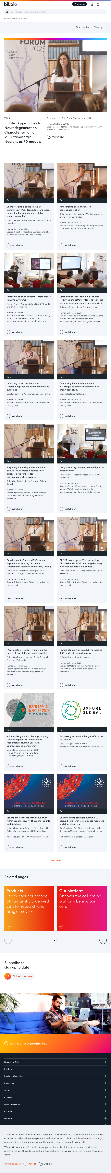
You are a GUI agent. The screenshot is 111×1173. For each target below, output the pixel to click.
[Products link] (29, 908)
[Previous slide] (8, 940)
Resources (16, 19)
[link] (98, 4)
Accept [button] (32, 1163)
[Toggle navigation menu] (105, 4)
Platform (8, 1069)
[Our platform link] (82, 908)
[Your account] (91, 4)
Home (6, 19)
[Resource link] (55, 111)
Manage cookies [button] (14, 1163)
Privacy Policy (79, 1141)
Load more (55, 860)
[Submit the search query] (6, 11)
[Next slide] (103, 940)
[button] (54, 940)
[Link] (9, 926)
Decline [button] (48, 1163)
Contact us (80, 4)
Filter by (98, 27)
